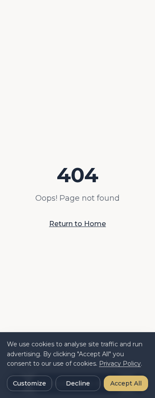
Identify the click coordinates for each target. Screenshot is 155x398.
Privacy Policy (120, 363)
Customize (29, 383)
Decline (78, 383)
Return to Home (77, 224)
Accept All (126, 383)
